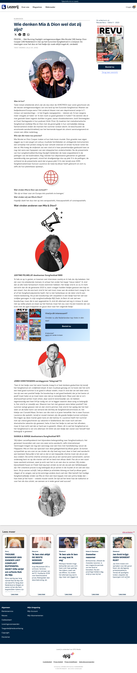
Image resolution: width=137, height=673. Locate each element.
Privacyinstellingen (71, 662)
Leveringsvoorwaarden (10, 624)
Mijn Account (32, 611)
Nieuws (4, 615)
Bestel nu (66, 326)
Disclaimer (6, 637)
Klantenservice (7, 611)
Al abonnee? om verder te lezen (54, 334)
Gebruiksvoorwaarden (86, 662)
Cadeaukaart (7, 620)
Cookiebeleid (47, 662)
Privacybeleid (58, 662)
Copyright (5, 633)
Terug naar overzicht (110, 72)
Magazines (37, 7)
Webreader (50, 7)
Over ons (25, 7)
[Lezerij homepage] (10, 8)
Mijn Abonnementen (35, 615)
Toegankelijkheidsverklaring (12, 628)
